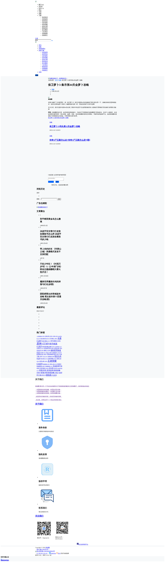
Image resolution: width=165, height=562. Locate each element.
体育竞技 (45, 21)
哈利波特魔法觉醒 (48, 346)
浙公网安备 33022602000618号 (46, 551)
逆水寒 (53, 368)
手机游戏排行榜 (53, 354)
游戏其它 (45, 35)
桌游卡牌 (45, 26)
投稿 (36, 75)
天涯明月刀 (40, 348)
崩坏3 (47, 350)
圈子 (41, 4)
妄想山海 (58, 348)
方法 (45, 356)
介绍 (55, 336)
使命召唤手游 (44, 338)
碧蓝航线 (46, 364)
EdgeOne (53, 553)
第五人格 (53, 364)
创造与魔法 (46, 341)
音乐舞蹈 (45, 30)
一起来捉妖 (40, 336)
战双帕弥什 (56, 352)
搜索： (39, 199)
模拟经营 (45, 28)
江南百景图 (51, 358)
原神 (43, 343)
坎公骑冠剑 (58, 346)
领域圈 (47, 547)
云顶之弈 (48, 336)
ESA (59, 553)
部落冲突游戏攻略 (50, 373)
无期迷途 (51, 356)
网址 (40, 10)
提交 (57, 181)
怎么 (49, 352)
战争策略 (45, 24)
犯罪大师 (43, 361)
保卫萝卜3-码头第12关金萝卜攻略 (65, 126)
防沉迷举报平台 (83, 544)
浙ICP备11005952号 (42, 549)
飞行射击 (45, 31)
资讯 (41, 6)
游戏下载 (41, 50)
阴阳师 (51, 375)
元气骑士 (53, 338)
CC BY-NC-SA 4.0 (42, 553)
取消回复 (51, 181)
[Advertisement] (82, 161)
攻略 (40, 13)
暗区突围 (44, 358)
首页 (56, 80)
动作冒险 (45, 22)
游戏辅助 (45, 33)
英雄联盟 (49, 366)
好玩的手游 (49, 348)
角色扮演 (45, 17)
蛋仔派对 (44, 368)
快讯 (41, 8)
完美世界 (40, 350)
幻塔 (43, 352)
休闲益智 (45, 19)
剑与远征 (56, 341)
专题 (40, 12)
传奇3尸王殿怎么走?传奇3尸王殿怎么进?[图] (70, 140)
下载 (40, 15)
